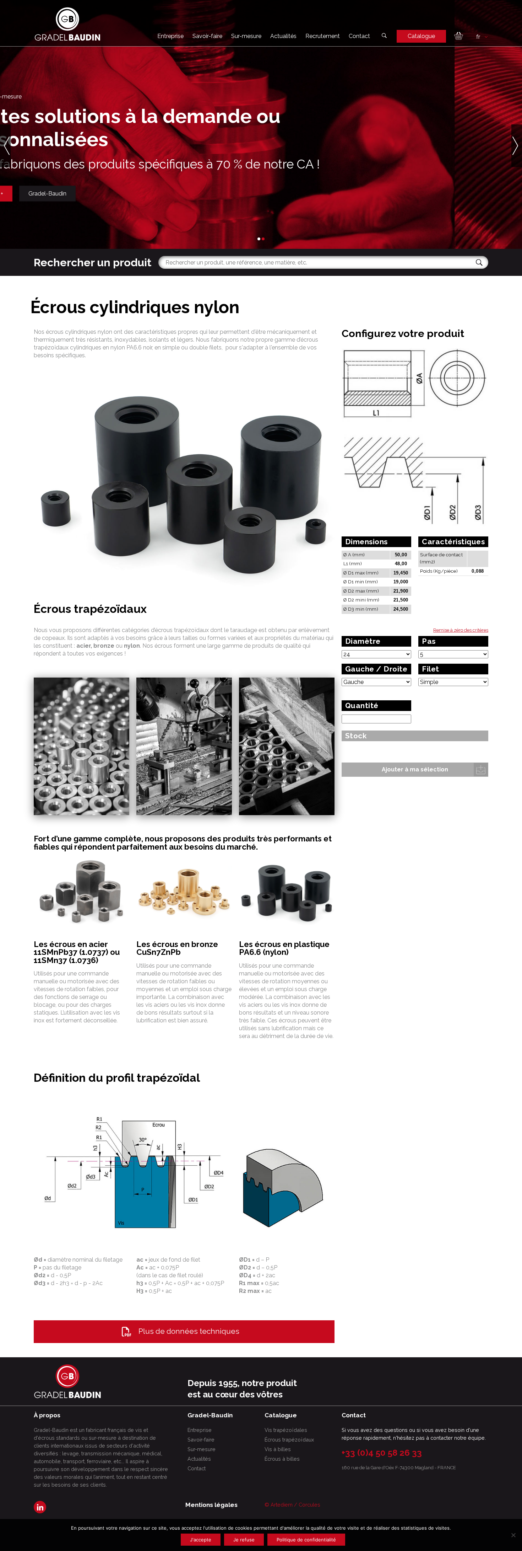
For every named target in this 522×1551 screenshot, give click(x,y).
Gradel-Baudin (115, 193)
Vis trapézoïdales (286, 1430)
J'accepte (200, 1539)
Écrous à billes (282, 1459)
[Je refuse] (513, 1535)
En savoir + (57, 193)
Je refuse (244, 1539)
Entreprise (170, 36)
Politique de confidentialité (306, 1539)
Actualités (283, 36)
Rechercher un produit (92, 262)
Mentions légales (211, 1504)
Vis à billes (278, 1449)
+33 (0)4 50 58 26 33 (382, 1453)
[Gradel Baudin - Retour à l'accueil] (67, 24)
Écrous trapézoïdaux (289, 1440)
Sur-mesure (246, 36)
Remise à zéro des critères (460, 630)
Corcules (309, 1505)
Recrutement (322, 36)
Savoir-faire (207, 36)
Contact (359, 36)
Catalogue (421, 36)
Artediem (282, 1505)
